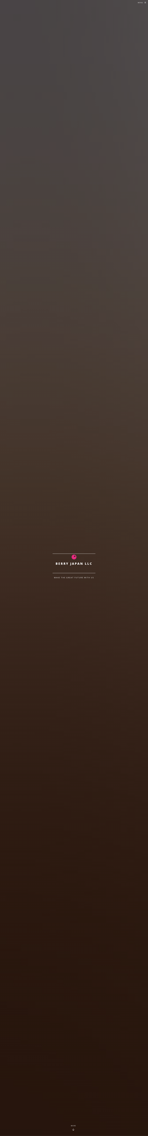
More (73, 1126)
